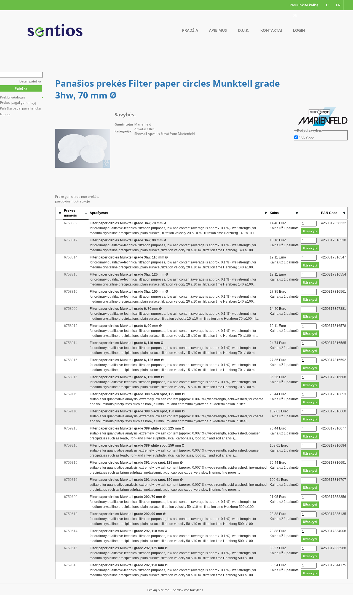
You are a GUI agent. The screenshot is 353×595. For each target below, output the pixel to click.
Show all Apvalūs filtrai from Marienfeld (164, 133)
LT (328, 4)
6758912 (70, 326)
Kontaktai (271, 30)
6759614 (70, 531)
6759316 (70, 480)
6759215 (70, 428)
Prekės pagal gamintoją (18, 102)
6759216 (70, 445)
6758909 (70, 309)
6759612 (70, 514)
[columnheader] (59, 213)
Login (299, 30)
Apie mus (218, 30)
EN (338, 4)
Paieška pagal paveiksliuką (20, 108)
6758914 (70, 343)
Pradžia (190, 30)
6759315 (70, 463)
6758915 (70, 360)
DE (294, 15)
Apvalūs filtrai (144, 129)
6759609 (70, 497)
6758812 (70, 240)
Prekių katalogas (12, 97)
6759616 (70, 565)
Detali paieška (30, 81)
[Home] (55, 30)
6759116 (70, 411)
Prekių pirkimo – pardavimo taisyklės (175, 590)
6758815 (70, 274)
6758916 (70, 377)
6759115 (70, 394)
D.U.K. (243, 30)
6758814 (70, 257)
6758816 (70, 292)
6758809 (70, 223)
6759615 (70, 548)
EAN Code (306, 137)
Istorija (5, 114)
